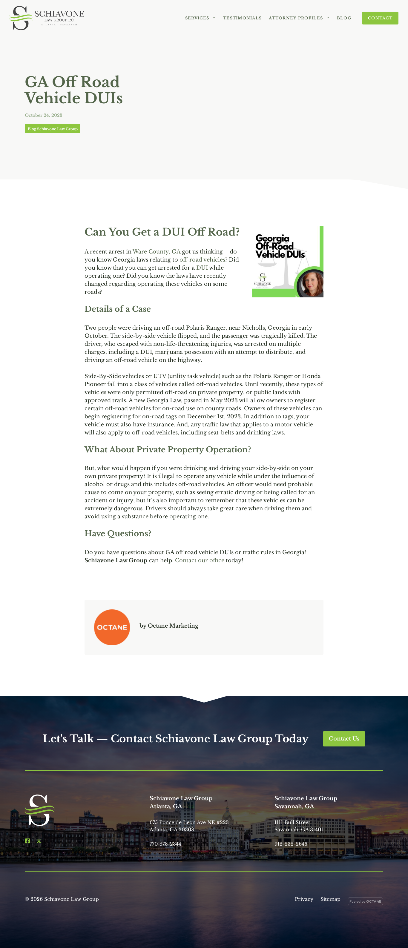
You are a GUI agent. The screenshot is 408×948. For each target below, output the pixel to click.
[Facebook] (27, 840)
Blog (344, 18)
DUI (202, 268)
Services (197, 18)
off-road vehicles (202, 259)
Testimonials (242, 18)
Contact (380, 18)
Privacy (304, 899)
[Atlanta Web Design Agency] (365, 903)
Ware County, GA (156, 251)
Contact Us (344, 738)
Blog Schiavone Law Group (53, 129)
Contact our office (199, 560)
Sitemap (330, 899)
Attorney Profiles (296, 18)
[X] (39, 840)
